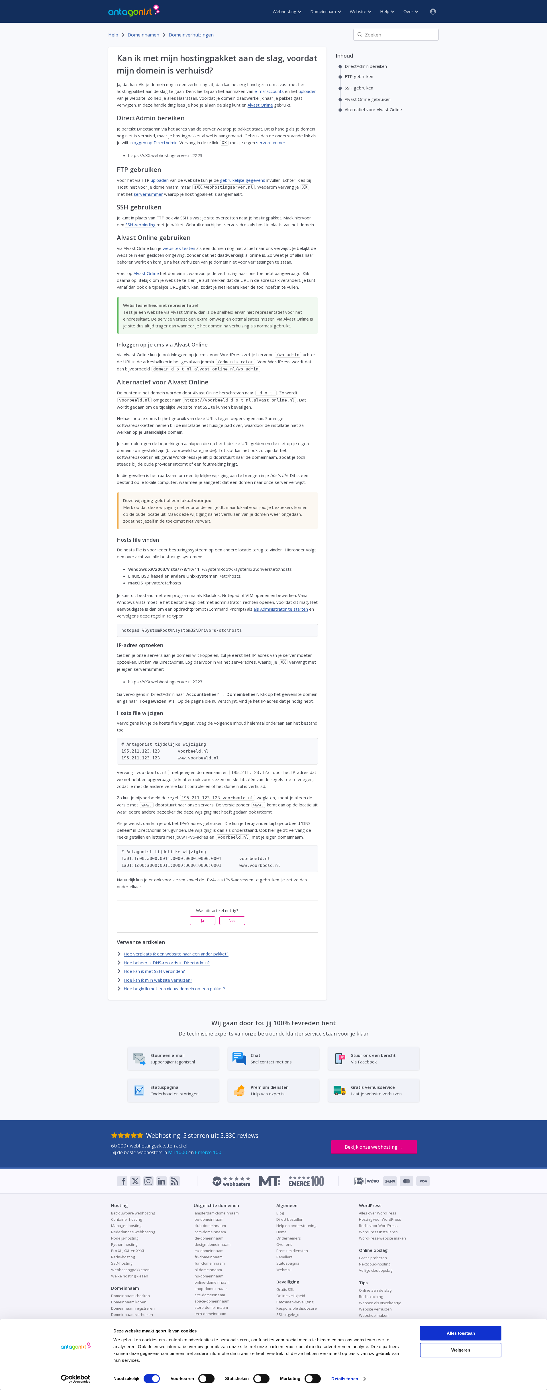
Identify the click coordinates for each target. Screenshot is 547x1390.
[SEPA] (390, 1181)
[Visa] (423, 1181)
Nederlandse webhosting (133, 1231)
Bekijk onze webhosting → (374, 1147)
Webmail (283, 1269)
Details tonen (344, 1378)
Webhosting (285, 11)
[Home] (134, 11)
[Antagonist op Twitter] (135, 1181)
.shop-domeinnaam (211, 1288)
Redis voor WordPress (378, 1225)
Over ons (284, 1244)
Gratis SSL (285, 1289)
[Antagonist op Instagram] (148, 1181)
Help (385, 11)
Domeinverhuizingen (191, 35)
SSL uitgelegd (287, 1314)
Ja (202, 920)
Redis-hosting (123, 1256)
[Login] (431, 11)
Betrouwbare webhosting (133, 1213)
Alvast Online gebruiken (368, 99)
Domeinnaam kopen (128, 1302)
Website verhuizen (375, 1309)
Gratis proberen (373, 1257)
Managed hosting (126, 1225)
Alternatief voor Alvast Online (373, 109)
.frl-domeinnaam (208, 1256)
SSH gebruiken (359, 88)
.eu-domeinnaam (208, 1250)
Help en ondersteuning (296, 1225)
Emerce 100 (208, 1152)
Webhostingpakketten (130, 1269)
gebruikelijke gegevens (242, 180)
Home (281, 1231)
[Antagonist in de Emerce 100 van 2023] (306, 1181)
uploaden (308, 91)
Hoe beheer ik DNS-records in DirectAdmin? (167, 962)
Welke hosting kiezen (129, 1276)
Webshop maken (374, 1315)
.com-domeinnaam (210, 1231)
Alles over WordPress (377, 1213)
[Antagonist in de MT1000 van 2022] (269, 1181)
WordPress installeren (378, 1231)
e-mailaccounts (269, 91)
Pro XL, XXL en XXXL (128, 1250)
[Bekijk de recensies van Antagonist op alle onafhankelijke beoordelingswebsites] (128, 1136)
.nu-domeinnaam (208, 1276)
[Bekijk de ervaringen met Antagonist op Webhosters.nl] (231, 1181)
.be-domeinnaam (208, 1219)
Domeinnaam (323, 11)
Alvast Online (260, 105)
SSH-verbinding (140, 224)
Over (409, 11)
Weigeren (460, 1350)
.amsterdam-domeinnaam (216, 1213)
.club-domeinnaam (210, 1225)
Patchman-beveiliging (294, 1302)
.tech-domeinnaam (210, 1313)
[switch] (206, 1378)
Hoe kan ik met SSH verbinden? (154, 971)
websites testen (179, 248)
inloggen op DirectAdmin (153, 142)
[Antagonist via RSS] (175, 1181)
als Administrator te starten (281, 609)
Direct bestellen (289, 1219)
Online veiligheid (290, 1295)
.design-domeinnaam (212, 1244)
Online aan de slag (375, 1290)
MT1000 (177, 1152)
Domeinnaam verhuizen (132, 1314)
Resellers (284, 1256)
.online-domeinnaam (212, 1282)
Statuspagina (287, 1263)
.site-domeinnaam (209, 1294)
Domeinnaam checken (130, 1295)
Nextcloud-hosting (374, 1264)
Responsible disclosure (296, 1308)
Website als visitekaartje (380, 1302)
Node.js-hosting (124, 1238)
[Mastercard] (406, 1181)
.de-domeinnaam (208, 1238)
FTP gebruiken (359, 76)
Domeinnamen (143, 35)
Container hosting (126, 1219)
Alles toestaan (461, 1333)
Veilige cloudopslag (375, 1270)
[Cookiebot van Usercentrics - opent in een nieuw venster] (76, 1379)
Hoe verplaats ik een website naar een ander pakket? (176, 954)
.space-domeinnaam (211, 1301)
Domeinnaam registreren (133, 1308)
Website (359, 11)
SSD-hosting (121, 1263)
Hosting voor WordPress (380, 1219)
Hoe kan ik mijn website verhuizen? (158, 980)
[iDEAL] (366, 1181)
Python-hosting (124, 1244)
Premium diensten (292, 1250)
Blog (280, 1213)
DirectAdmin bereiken (366, 66)
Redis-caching (371, 1296)
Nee (232, 920)
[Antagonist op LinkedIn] (161, 1181)
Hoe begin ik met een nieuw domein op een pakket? (174, 988)
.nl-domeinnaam (208, 1269)
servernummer (270, 142)
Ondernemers (288, 1238)
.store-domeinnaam (211, 1307)
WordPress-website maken (382, 1238)
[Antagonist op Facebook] (122, 1181)
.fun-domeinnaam (209, 1263)
